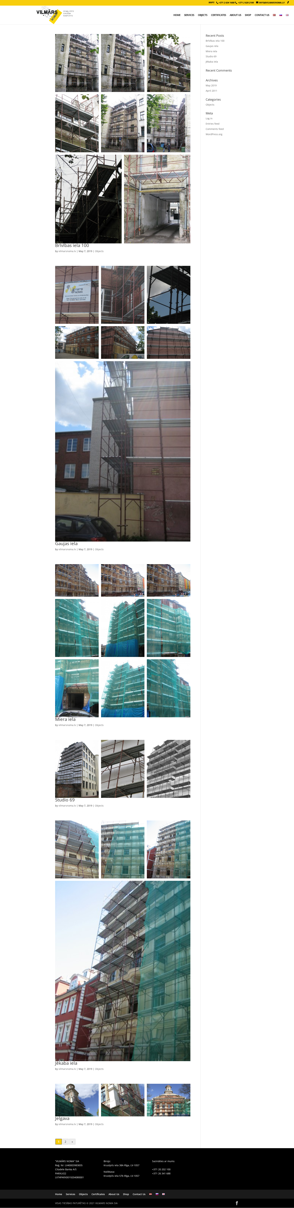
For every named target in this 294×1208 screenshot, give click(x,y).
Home (176, 15)
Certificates (218, 15)
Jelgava (62, 1118)
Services (189, 15)
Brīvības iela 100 (72, 245)
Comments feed (215, 129)
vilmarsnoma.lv (67, 251)
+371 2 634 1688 (226, 2)
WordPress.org (214, 134)
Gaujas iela (66, 543)
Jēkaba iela (66, 1063)
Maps (211, 2)
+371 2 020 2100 (246, 2)
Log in (209, 118)
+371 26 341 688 (161, 1173)
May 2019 (211, 85)
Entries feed (212, 123)
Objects (202, 15)
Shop (248, 15)
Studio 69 (65, 800)
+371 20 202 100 (161, 1169)
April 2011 (211, 90)
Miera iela (65, 719)
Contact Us (262, 15)
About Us (235, 15)
